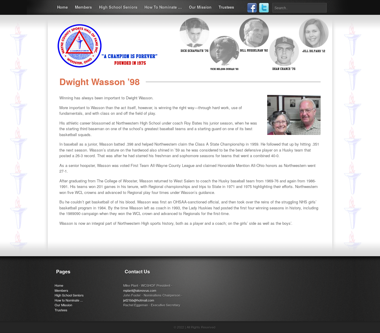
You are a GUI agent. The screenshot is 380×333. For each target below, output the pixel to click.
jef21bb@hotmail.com (138, 300)
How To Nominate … (163, 7)
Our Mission (200, 7)
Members (83, 7)
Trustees (226, 7)
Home (62, 7)
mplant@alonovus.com (139, 290)
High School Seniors (118, 7)
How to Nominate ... (69, 300)
